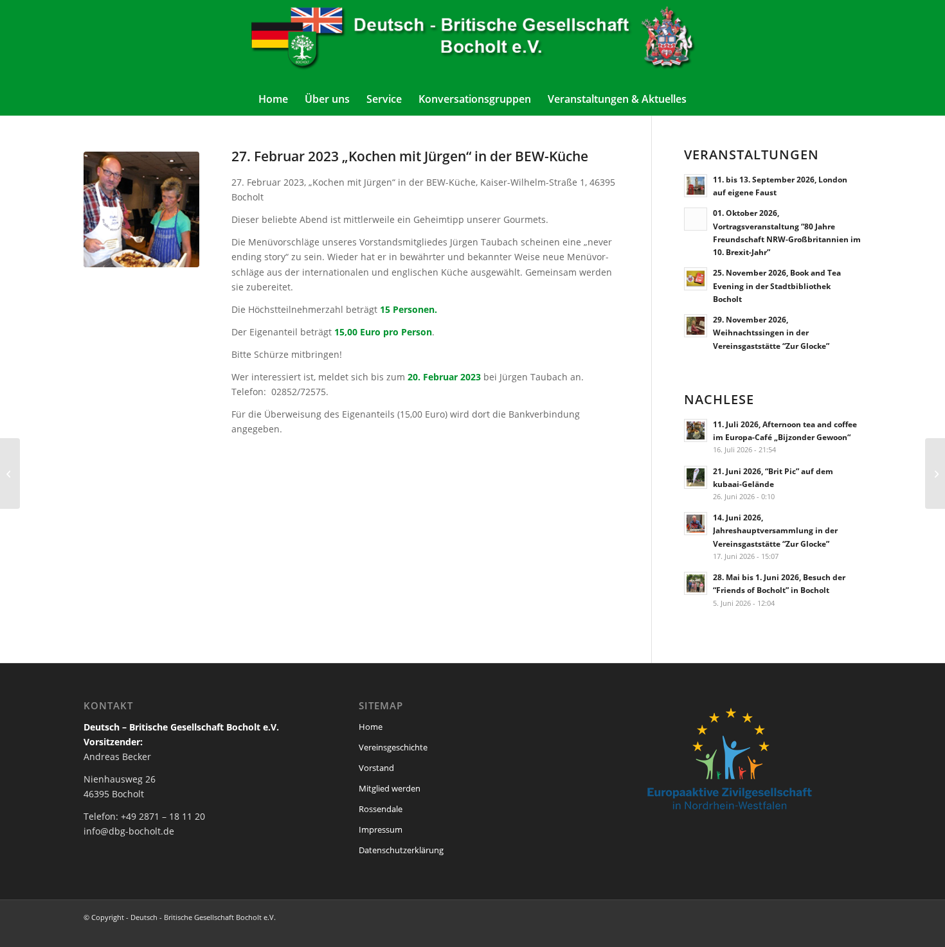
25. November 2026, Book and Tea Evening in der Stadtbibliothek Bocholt (777, 285)
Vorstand (376, 768)
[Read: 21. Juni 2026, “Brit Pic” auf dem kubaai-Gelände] (695, 477)
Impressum (380, 829)
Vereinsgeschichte (393, 747)
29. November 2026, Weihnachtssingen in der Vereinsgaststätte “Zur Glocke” (771, 332)
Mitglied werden (389, 788)
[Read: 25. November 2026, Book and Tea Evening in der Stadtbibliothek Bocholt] (695, 278)
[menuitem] (273, 99)
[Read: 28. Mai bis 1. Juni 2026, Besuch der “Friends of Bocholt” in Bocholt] (695, 583)
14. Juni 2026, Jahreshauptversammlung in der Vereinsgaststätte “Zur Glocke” (775, 530)
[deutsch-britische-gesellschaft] (472, 41)
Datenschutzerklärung (401, 850)
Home (370, 726)
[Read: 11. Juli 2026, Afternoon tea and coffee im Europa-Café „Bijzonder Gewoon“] (695, 430)
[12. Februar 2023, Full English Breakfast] (935, 473)
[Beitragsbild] (141, 209)
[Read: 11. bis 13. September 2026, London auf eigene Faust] (695, 185)
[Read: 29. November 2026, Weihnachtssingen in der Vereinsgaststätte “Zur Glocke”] (695, 325)
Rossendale (380, 809)
